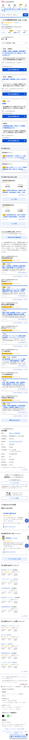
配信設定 (4, 695)
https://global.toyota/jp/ (15, 441)
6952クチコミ (18, 22)
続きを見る (21, 195)
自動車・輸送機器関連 (14, 433)
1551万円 (15, 583)
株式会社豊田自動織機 (7, 304)
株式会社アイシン (6, 281)
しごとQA (9, 7)
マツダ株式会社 (5, 351)
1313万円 (15, 611)
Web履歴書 (20, 694)
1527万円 (15, 593)
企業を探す (3, 7)
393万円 (15, 639)
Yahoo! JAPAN (20, 729)
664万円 (15, 667)
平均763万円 (5, 24)
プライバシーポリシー (7, 731)
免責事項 (16, 732)
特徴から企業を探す (12, 700)
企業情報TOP (18, 686)
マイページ (26, 7)
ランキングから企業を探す (8, 702)
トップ (3, 32)
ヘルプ (21, 732)
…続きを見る (10, 521)
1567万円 (15, 574)
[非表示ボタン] (27, 735)
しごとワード (12, 709)
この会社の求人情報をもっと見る (19, 276)
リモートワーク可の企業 (6, 28)
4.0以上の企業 (18, 26)
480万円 (15, 648)
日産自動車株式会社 (7, 258)
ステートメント (9, 732)
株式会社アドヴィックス (8, 328)
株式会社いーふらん (11, 538)
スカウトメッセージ (6, 694)
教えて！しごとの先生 (7, 707)
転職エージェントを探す (20, 702)
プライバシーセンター (18, 731)
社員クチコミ (17, 32)
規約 (26, 731)
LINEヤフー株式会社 (6, 722)
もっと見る (24, 469)
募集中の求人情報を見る (10, 526)
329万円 (15, 658)
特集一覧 (15, 7)
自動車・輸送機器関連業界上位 (7, 26)
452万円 (15, 630)
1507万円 (15, 602)
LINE (11, 716)
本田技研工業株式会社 (7, 397)
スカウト (20, 7)
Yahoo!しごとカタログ (8, 686)
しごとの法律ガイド (17, 707)
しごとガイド (5, 709)
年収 (25, 32)
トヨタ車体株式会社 (7, 374)
